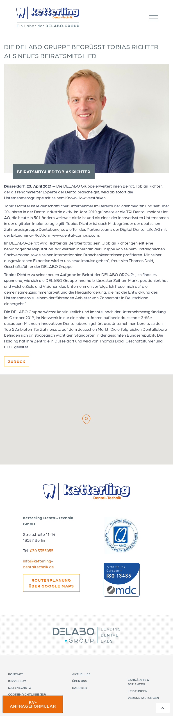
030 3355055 (41, 550)
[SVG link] (86, 635)
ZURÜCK (16, 361)
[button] (158, 17)
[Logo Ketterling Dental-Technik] (47, 17)
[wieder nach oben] (163, 708)
